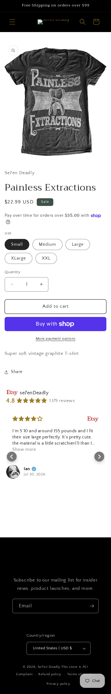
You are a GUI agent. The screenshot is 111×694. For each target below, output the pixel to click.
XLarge (18, 258)
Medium (47, 244)
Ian (27, 469)
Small (17, 244)
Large (78, 244)
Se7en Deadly (49, 667)
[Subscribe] (91, 606)
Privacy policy (58, 684)
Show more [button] (24, 449)
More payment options (56, 339)
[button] (12, 22)
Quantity (12, 272)
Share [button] (17, 371)
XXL (46, 258)
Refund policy (49, 674)
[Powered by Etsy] (93, 419)
